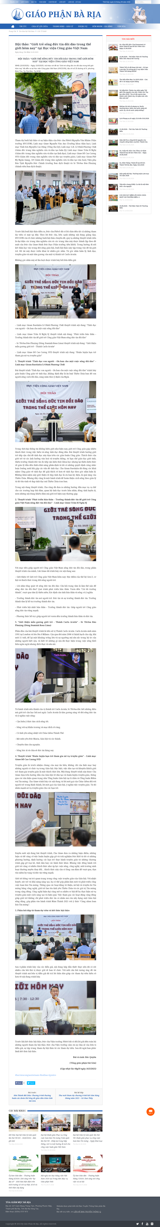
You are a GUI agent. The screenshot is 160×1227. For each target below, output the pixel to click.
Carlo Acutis (70, 254)
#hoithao (44, 1075)
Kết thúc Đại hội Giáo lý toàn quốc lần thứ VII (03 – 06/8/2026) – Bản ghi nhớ (22, 1138)
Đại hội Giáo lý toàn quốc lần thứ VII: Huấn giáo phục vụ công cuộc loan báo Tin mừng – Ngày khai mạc (87, 1138)
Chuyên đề (52, 2)
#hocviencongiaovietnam (27, 1075)
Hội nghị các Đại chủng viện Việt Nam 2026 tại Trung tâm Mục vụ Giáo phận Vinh (54, 1178)
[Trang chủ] (13, 26)
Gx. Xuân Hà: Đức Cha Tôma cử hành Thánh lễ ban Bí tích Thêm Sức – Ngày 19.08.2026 (133, 153)
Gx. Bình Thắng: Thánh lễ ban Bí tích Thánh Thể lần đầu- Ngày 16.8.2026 (132, 164)
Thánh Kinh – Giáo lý (63, 26)
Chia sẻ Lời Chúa (40, 26)
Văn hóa (121, 26)
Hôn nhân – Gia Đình (102, 26)
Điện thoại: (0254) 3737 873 (17, 1212)
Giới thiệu (25, 2)
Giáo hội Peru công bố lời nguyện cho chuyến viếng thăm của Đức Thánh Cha (134, 141)
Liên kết (62, 2)
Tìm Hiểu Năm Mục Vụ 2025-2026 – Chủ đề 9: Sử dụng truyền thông (134, 80)
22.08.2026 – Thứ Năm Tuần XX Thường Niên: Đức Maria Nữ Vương (134, 58)
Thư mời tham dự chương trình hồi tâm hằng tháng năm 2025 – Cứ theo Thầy (79, 1096)
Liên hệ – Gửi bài (74, 2)
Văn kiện (42, 2)
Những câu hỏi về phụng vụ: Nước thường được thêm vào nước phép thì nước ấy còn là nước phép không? (133, 108)
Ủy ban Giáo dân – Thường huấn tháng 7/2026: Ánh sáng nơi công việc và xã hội (86, 1178)
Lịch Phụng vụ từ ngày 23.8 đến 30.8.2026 (134, 118)
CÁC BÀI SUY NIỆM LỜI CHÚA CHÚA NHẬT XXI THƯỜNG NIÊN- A (133, 196)
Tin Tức (23, 26)
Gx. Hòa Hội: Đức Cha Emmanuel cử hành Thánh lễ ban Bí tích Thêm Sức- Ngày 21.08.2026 (133, 46)
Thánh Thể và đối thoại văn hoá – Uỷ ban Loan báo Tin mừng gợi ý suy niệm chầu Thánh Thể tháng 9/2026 (134, 69)
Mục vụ (34, 2)
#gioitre (52, 1075)
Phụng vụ (82, 26)
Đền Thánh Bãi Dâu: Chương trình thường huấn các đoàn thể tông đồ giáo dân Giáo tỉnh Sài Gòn (32, 1098)
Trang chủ (14, 2)
